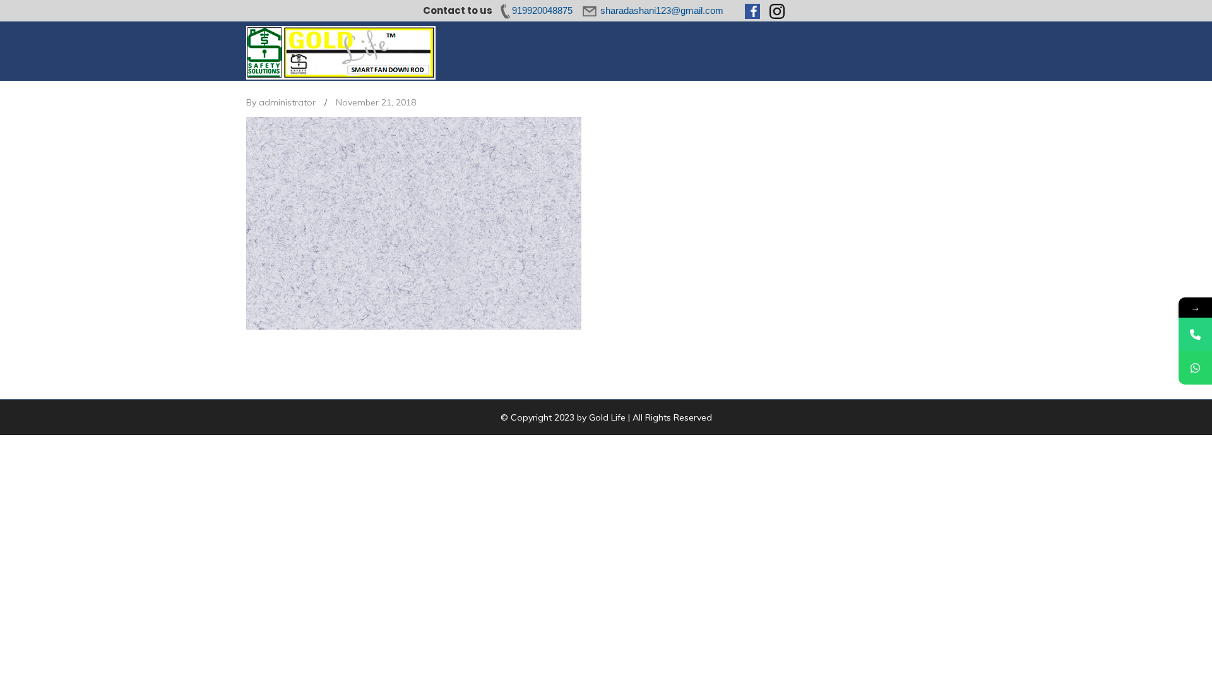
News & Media (838, 51)
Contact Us (910, 51)
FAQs (778, 51)
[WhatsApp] (1195, 368)
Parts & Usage (625, 51)
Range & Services (711, 51)
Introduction (550, 51)
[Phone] (1195, 334)
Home (494, 51)
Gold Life (607, 417)
